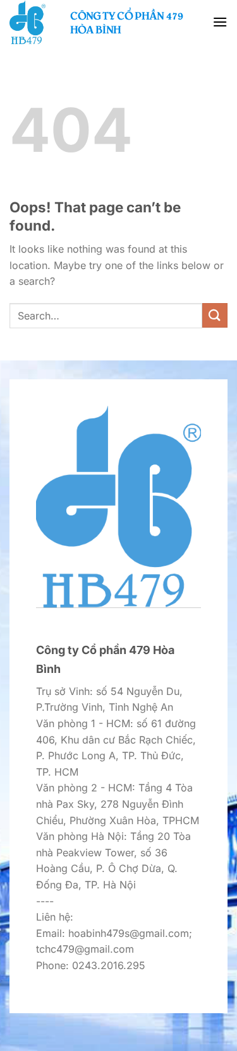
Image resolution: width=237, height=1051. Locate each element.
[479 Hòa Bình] (35, 22)
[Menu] (220, 21)
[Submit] (215, 315)
